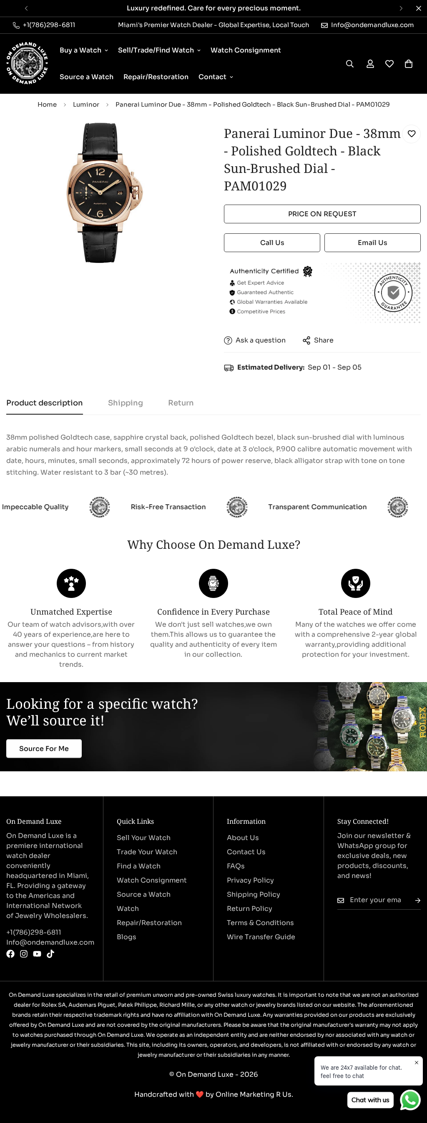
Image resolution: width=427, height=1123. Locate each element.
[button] (408, 63)
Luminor (86, 104)
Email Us (372, 242)
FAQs (236, 866)
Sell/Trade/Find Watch (156, 50)
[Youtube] (37, 954)
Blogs (126, 937)
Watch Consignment (246, 50)
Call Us (272, 242)
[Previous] (26, 8)
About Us (243, 837)
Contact (212, 77)
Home (47, 104)
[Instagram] (24, 954)
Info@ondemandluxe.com (48, 942)
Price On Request (322, 214)
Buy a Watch (80, 50)
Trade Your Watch (147, 852)
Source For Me (44, 748)
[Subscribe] (411, 900)
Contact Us (246, 852)
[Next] (401, 8)
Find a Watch (139, 866)
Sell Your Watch (144, 837)
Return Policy (249, 908)
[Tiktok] (50, 954)
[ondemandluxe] (27, 64)
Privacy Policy (250, 880)
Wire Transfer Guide (261, 937)
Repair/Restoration (155, 77)
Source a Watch (86, 77)
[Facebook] (10, 954)
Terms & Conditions (260, 922)
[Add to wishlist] (411, 134)
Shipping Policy (253, 894)
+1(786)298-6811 (33, 932)
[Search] (350, 64)
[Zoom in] (185, 140)
